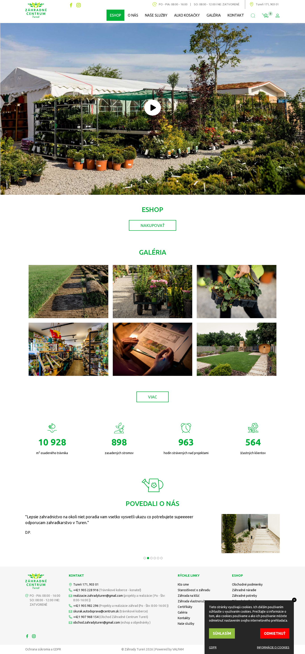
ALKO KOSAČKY (187, 15)
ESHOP (115, 15)
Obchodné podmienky (247, 584)
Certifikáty (185, 607)
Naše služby (156, 15)
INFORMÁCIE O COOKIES (273, 647)
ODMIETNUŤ (275, 633)
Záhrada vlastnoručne (193, 601)
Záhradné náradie (244, 590)
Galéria (214, 15)
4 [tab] (154, 557)
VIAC (152, 397)
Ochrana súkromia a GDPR (43, 649)
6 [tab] (160, 557)
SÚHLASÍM (222, 633)
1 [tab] (144, 557)
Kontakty (184, 618)
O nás (133, 15)
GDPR (213, 647)
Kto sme (183, 584)
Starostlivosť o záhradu (194, 590)
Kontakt (236, 15)
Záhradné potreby (244, 595)
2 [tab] (147, 557)
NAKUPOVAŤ (152, 225)
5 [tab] (157, 557)
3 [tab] (150, 557)
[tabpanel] (152, 533)
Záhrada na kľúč (189, 595)
